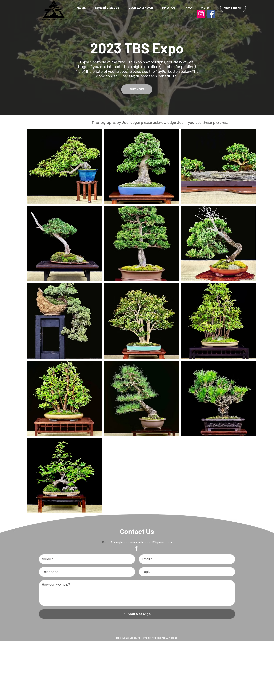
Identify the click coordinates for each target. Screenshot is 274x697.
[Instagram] (201, 14)
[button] (170, 8)
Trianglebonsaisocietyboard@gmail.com (141, 542)
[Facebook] (211, 14)
